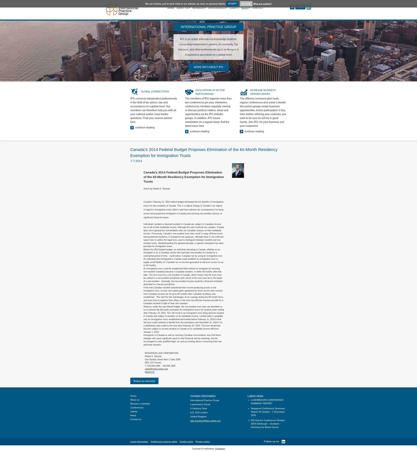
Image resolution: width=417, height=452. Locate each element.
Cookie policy (186, 441)
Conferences (216, 8)
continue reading (145, 127)
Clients (234, 8)
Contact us (135, 419)
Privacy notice (202, 441)
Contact (258, 8)
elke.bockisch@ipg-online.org (205, 420)
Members (198, 8)
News (244, 8)
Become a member (140, 403)
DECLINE (246, 3)
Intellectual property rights (164, 441)
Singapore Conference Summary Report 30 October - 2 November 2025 (268, 412)
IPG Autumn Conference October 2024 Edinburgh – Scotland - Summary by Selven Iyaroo (268, 423)
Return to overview (144, 381)
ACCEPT (232, 3)
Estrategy (220, 448)
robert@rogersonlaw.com (156, 369)
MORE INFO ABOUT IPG (208, 67)
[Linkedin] (282, 441)
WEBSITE (150, 372)
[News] (122, 9)
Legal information (139, 441)
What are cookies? (262, 3)
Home (170, 8)
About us (182, 8)
